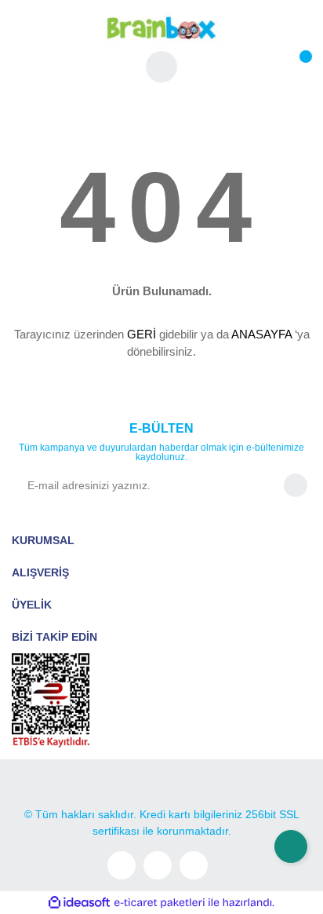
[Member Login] (161, 66)
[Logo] (161, 26)
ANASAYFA (261, 334)
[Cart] (295, 66)
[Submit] (295, 485)
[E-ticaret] (159, 902)
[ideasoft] (79, 902)
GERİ (141, 334)
